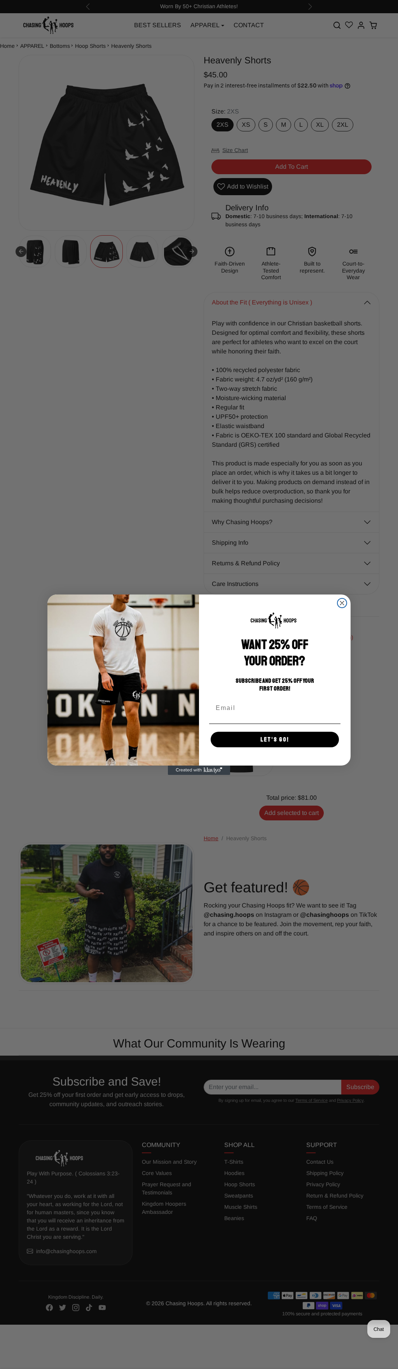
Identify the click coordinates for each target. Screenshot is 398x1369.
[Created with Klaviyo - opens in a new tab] (199, 770)
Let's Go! (274, 739)
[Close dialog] (342, 603)
